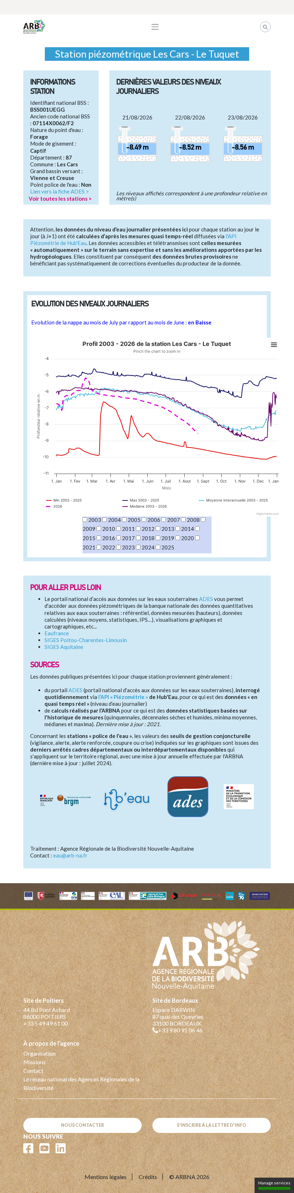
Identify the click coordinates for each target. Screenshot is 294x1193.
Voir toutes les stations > (60, 198)
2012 (148, 528)
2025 (167, 547)
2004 (114, 520)
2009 (88, 528)
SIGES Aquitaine (63, 647)
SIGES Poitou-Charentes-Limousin (85, 640)
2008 (193, 520)
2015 (88, 538)
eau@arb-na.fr (70, 855)
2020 (187, 538)
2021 (88, 547)
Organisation (39, 1053)
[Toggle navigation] (155, 27)
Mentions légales (106, 1176)
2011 (128, 528)
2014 (187, 528)
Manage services (274, 1182)
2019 (167, 538)
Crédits (148, 1176)
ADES (206, 599)
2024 (148, 547)
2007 (173, 520)
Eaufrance (56, 633)
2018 (148, 538)
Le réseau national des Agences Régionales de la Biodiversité (81, 1083)
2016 (108, 538)
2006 (153, 520)
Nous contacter (82, 1125)
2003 (94, 520)
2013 (167, 528)
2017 (128, 538)
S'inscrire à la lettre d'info (211, 1125)
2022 (108, 547)
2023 (128, 547)
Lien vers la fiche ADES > (59, 191)
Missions (34, 1061)
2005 (134, 520)
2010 (108, 528)
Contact (33, 1070)
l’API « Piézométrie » (123, 697)
